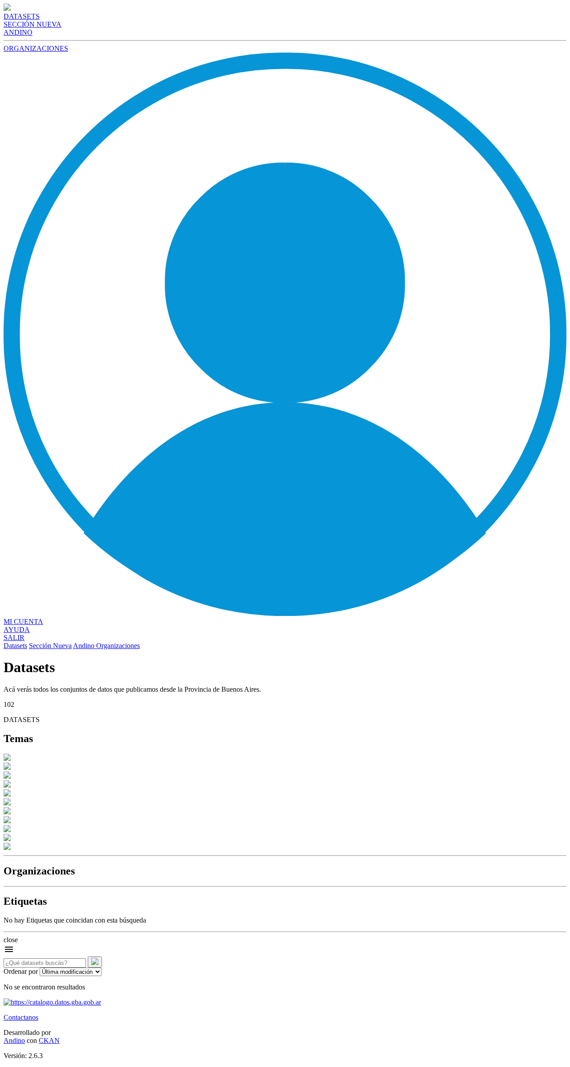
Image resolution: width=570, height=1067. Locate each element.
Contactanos (21, 1017)
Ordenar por (21, 971)
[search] (95, 962)
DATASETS (22, 16)
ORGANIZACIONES (36, 48)
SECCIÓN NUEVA (32, 24)
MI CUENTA (23, 621)
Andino (84, 645)
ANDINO (18, 32)
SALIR (14, 637)
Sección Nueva (50, 645)
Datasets (15, 645)
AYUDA (17, 629)
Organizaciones (118, 645)
